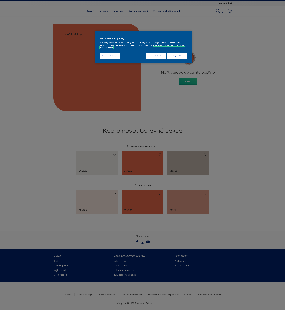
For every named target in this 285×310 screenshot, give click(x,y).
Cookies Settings (109, 56)
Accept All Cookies (156, 56)
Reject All (177, 56)
